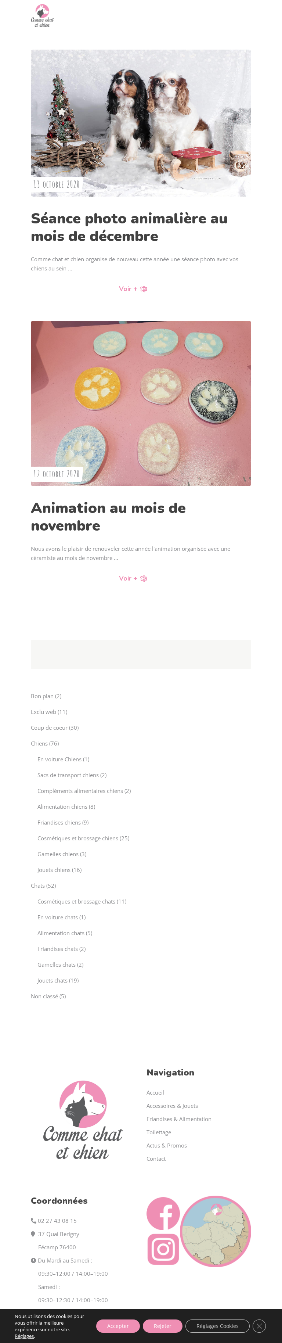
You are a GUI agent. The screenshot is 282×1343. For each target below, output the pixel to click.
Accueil (155, 1092)
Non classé (44, 996)
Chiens (39, 743)
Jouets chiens (53, 869)
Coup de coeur (49, 727)
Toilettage (159, 1132)
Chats (38, 885)
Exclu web (43, 711)
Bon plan (42, 696)
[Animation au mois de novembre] (141, 403)
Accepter (118, 1325)
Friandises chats (57, 948)
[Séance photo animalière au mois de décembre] (141, 123)
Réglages (24, 1336)
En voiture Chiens (59, 759)
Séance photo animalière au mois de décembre (129, 227)
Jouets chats (52, 980)
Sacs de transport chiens (68, 775)
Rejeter (162, 1325)
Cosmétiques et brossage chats (76, 901)
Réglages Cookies (217, 1325)
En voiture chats (57, 917)
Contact (156, 1158)
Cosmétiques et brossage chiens (77, 838)
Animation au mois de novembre (108, 517)
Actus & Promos (167, 1145)
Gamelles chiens (58, 854)
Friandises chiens (59, 822)
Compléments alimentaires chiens (80, 790)
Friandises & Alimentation (179, 1119)
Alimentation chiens (62, 806)
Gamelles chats (56, 964)
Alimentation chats (60, 933)
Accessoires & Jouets (172, 1105)
